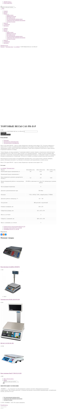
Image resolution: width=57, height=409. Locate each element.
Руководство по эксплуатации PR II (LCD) (14, 226)
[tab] (30, 140)
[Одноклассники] (3, 234)
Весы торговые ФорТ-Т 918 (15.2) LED (11, 373)
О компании (7, 24)
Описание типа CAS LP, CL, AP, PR (13, 228)
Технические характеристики (11, 141)
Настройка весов (11, 17)
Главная (6, 11)
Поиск (5, 380)
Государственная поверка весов (14, 19)
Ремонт (5, 13)
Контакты (6, 25)
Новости (6, 23)
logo (3, 8)
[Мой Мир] (6, 234)
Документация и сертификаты (11, 143)
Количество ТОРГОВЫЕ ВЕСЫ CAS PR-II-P (12, 131)
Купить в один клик (5, 134)
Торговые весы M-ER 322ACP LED (10, 299)
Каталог (6, 12)
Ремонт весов (10, 15)
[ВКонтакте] (1, 234)
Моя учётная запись (9, 378)
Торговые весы (9, 46)
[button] (4, 45)
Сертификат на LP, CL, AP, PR (11, 229)
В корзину (3, 133)
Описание (6, 140)
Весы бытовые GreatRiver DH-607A (10, 267)
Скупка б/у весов (11, 21)
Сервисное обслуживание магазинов (16, 20)
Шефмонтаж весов (11, 16)
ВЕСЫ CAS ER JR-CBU (7, 343)
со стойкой (17, 46)
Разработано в (4, 405)
